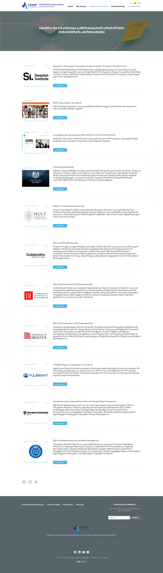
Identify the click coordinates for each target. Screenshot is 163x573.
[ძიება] (130, 3)
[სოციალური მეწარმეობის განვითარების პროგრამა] (29, 5)
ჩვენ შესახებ (81, 6)
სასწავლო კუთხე (134, 6)
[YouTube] (83, 551)
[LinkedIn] (30, 484)
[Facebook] (24, 484)
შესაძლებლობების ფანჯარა (33, 505)
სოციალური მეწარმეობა (98, 6)
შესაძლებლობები (118, 6)
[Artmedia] (81, 562)
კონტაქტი (80, 505)
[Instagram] (87, 551)
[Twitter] (36, 484)
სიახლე (70, 6)
